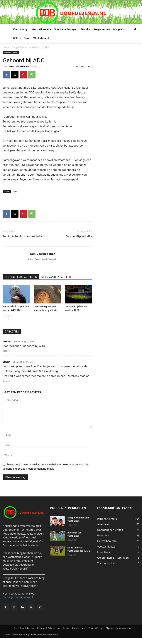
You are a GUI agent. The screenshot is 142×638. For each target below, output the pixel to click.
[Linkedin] (23, 607)
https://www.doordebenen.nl (42, 259)
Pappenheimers (20, 47)
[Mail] (31, 607)
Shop (27, 38)
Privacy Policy (95, 628)
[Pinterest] (23, 74)
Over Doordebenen (24, 628)
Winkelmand (41, 38)
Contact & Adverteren (48, 628)
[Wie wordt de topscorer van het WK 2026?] (16, 294)
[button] (135, 29)
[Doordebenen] (71, 12)
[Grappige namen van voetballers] (57, 521)
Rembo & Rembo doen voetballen (23, 236)
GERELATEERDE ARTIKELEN (21, 277)
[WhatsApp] (32, 74)
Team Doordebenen (18, 66)
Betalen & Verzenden (74, 628)
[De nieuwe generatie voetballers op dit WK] (47, 294)
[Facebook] (6, 74)
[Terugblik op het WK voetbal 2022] (78, 294)
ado (15, 191)
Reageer (6, 351)
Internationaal (40, 29)
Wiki (15, 38)
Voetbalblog (20, 29)
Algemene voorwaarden (118, 628)
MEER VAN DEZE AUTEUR (56, 277)
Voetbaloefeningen (65, 29)
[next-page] (11, 317)
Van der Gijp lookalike (79, 236)
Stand (84, 29)
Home (6, 47)
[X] (14, 74)
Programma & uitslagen (108, 29)
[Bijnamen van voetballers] (57, 536)
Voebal (7, 341)
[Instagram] (14, 607)
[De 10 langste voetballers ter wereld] (57, 551)
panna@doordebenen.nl (18, 597)
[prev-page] (5, 317)
